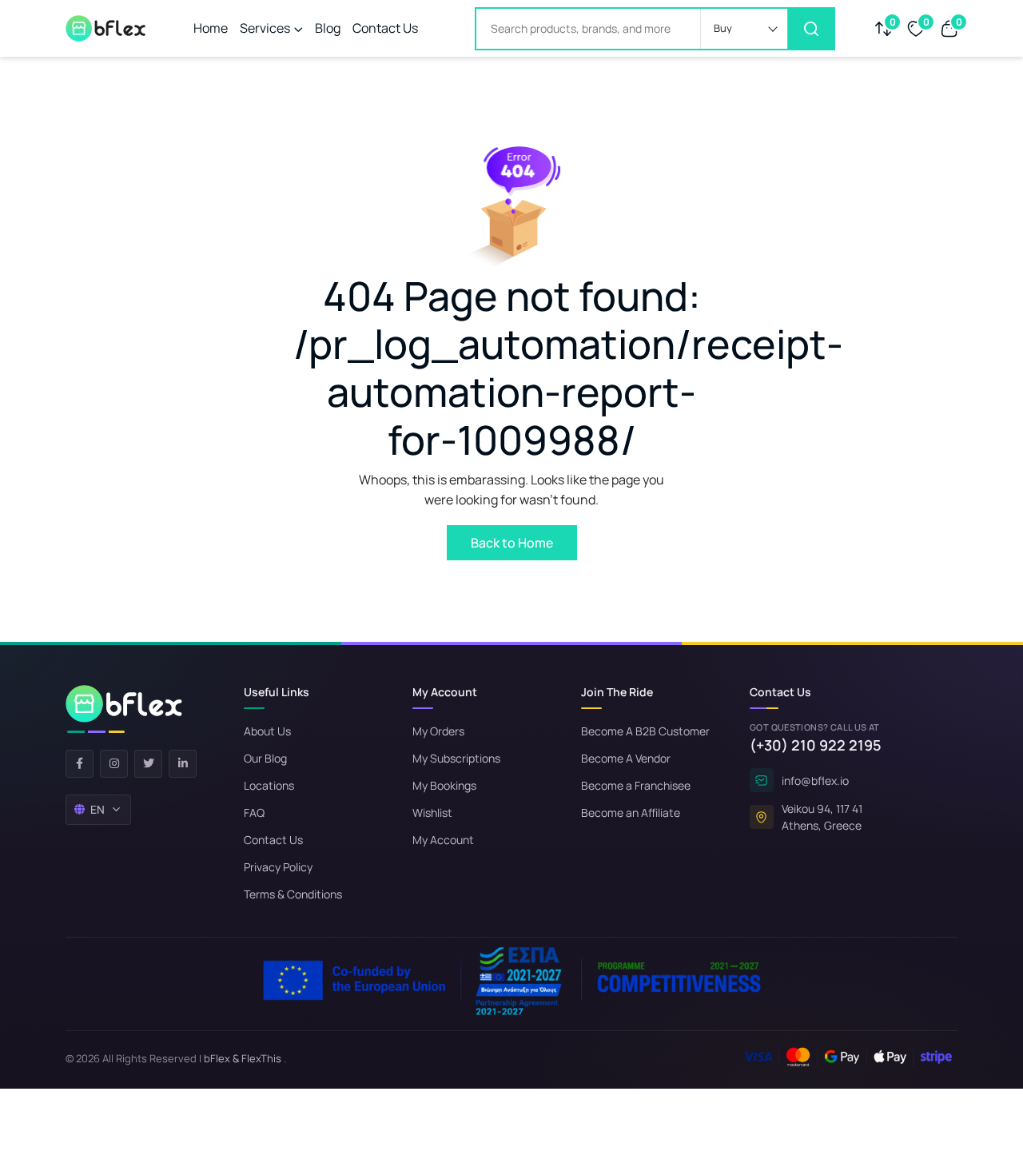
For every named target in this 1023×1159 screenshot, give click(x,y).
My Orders (438, 731)
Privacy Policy (278, 866)
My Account (443, 839)
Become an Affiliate (630, 812)
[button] (744, 29)
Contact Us (385, 28)
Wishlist (432, 812)
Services (265, 28)
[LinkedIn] (183, 764)
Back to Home (512, 543)
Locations (269, 785)
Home (210, 28)
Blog (327, 28)
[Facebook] (80, 764)
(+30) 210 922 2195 (816, 745)
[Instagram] (114, 764)
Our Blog (265, 758)
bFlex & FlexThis (242, 1058)
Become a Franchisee (636, 785)
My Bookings (444, 785)
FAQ (254, 812)
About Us (267, 731)
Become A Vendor (626, 758)
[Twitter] (148, 764)
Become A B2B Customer (645, 731)
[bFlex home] (124, 709)
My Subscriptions (456, 758)
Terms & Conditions (293, 894)
